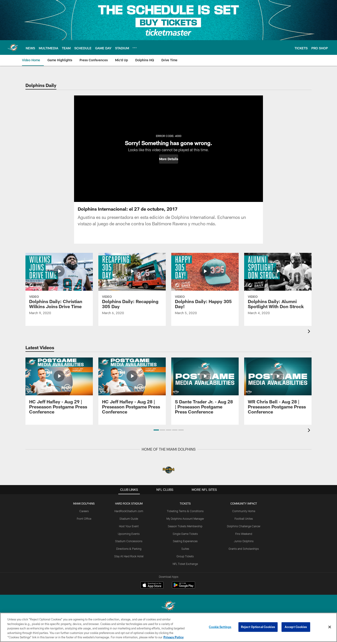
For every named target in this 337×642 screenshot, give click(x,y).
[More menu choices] (134, 48)
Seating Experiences (185, 541)
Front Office (84, 518)
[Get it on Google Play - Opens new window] (183, 587)
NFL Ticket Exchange (185, 563)
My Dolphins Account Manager (185, 518)
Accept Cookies (296, 627)
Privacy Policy (173, 637)
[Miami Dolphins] (168, 606)
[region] (168, 627)
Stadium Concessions (128, 541)
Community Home (243, 511)
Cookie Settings (220, 627)
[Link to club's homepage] (12, 47)
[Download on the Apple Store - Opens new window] (152, 585)
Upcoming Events (129, 533)
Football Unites (244, 518)
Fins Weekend (243, 533)
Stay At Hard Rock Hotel (129, 556)
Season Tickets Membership (185, 526)
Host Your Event (129, 526)
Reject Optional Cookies (258, 627)
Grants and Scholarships (244, 548)
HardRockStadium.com (128, 511)
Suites (185, 548)
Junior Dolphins (244, 541)
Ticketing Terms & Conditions (185, 511)
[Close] (330, 627)
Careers (84, 511)
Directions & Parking (128, 548)
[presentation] (310, 331)
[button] (168, 159)
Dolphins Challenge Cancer (243, 526)
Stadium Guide (128, 518)
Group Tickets (185, 556)
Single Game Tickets (185, 533)
